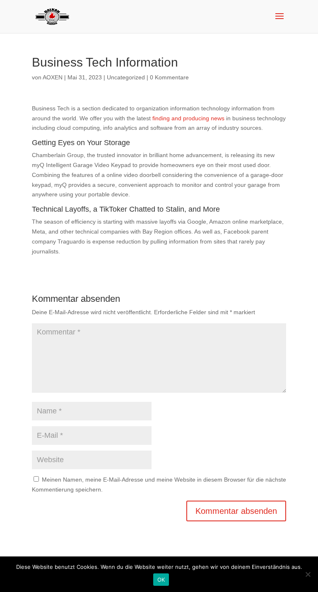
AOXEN (53, 77)
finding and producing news (188, 118)
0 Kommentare (169, 77)
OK (161, 579)
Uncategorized (126, 77)
